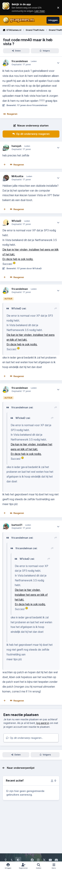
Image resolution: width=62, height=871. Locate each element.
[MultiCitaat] (4, 164)
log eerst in (42, 723)
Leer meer (6, 7)
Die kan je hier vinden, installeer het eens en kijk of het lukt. (31, 594)
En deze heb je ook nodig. (17, 259)
